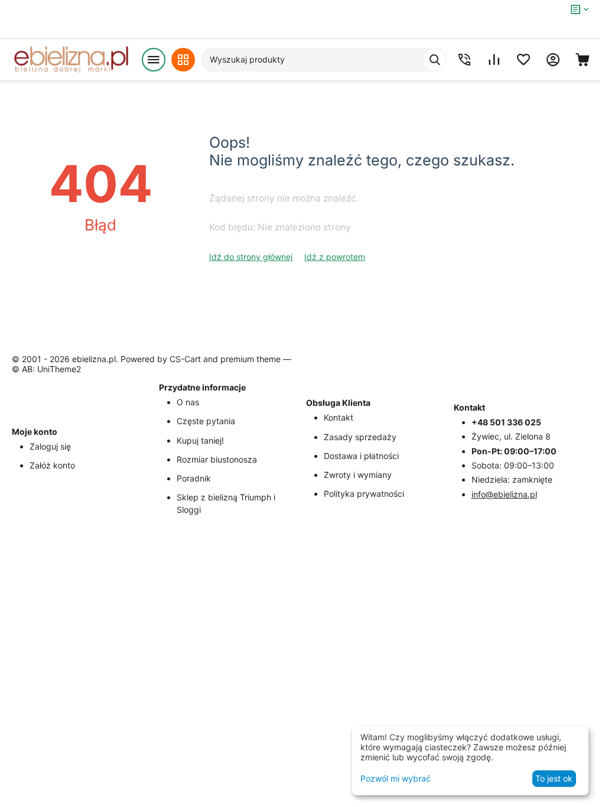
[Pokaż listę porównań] (494, 59)
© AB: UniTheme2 (46, 369)
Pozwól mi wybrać (395, 778)
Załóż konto (52, 465)
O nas (188, 402)
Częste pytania (206, 421)
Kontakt (338, 417)
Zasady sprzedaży (360, 437)
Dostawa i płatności (361, 456)
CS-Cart (185, 359)
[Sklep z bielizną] (71, 59)
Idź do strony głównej (250, 257)
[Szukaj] (434, 59)
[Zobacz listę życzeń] (523, 59)
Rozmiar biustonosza (217, 459)
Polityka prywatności (364, 494)
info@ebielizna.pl (504, 494)
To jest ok (554, 778)
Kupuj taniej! (200, 440)
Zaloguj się (50, 446)
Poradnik (194, 478)
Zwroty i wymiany (358, 475)
